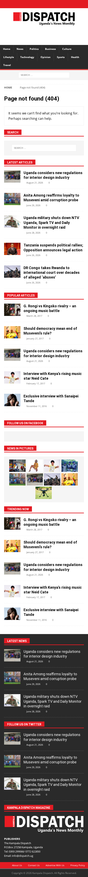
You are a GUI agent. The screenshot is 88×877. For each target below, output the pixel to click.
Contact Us (33, 865)
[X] (37, 4)
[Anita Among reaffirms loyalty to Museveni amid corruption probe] (12, 199)
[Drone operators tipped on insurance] (43, 493)
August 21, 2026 (34, 182)
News (20, 49)
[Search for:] (44, 75)
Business (50, 49)
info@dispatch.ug (22, 856)
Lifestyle (8, 57)
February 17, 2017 (35, 383)
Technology (27, 57)
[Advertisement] (46, 34)
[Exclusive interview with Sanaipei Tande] (12, 400)
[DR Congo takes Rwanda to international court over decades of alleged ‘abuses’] (12, 271)
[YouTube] (58, 4)
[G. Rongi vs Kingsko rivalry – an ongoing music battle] (12, 310)
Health (75, 57)
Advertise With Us (55, 865)
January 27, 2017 (35, 338)
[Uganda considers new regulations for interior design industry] (12, 176)
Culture (66, 49)
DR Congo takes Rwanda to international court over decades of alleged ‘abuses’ (52, 273)
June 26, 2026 (33, 255)
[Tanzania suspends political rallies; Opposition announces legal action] (12, 249)
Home (6, 49)
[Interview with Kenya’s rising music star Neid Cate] (12, 377)
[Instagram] (51, 4)
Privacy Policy (77, 865)
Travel (7, 65)
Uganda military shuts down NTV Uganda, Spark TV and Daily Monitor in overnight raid (51, 222)
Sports (61, 57)
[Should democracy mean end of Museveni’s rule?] (12, 332)
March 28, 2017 (34, 315)
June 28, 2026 (33, 232)
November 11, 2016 (36, 406)
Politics (34, 49)
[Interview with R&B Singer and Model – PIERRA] (35, 466)
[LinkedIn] (44, 4)
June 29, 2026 (33, 205)
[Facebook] (29, 4)
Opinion (46, 57)
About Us (17, 865)
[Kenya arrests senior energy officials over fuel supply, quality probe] (17, 466)
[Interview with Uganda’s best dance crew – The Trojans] (69, 466)
